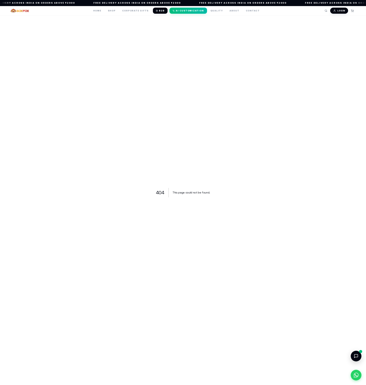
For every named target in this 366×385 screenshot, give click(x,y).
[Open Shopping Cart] (352, 11)
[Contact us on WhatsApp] (356, 375)
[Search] (326, 11)
